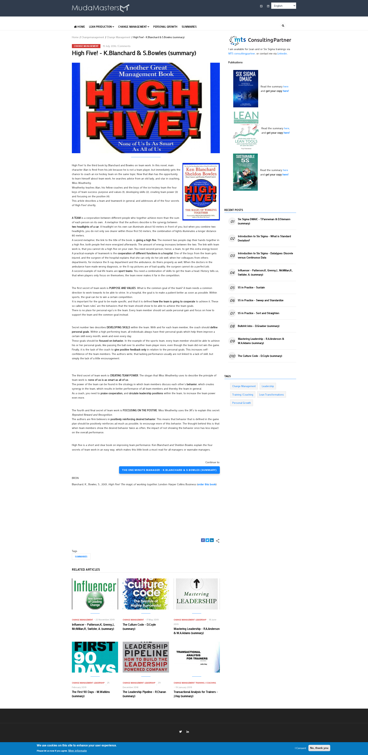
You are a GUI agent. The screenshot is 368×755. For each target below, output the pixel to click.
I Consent (300, 748)
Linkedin (282, 53)
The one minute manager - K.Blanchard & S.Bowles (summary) (169, 470)
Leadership (201, 619)
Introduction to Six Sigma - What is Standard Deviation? (264, 238)
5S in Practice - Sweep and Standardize (260, 300)
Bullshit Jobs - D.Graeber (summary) (258, 326)
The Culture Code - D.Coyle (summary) (260, 356)
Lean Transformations (271, 394)
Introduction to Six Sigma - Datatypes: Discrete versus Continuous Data (265, 255)
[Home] (100, 7)
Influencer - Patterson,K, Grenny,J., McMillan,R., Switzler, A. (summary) (265, 272)
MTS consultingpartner (241, 53)
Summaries (189, 26)
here (285, 86)
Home (81, 26)
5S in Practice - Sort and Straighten (258, 313)
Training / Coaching (206, 683)
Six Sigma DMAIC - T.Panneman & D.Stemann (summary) (264, 221)
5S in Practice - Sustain (251, 287)
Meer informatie (77, 750)
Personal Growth (165, 26)
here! (286, 91)
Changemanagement (92, 37)
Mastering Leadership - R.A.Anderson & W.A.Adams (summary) (261, 341)
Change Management (133, 26)
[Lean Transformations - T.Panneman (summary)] (246, 130)
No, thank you (319, 747)
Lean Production (101, 26)
